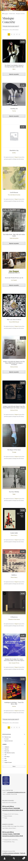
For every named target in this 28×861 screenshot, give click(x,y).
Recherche (14, 858)
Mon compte (4, 858)
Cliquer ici (16, 157)
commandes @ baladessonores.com (16, 792)
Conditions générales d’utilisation (10, 853)
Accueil (6, 13)
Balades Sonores (6, 5)
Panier (22, 857)
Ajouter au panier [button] (14, 74)
